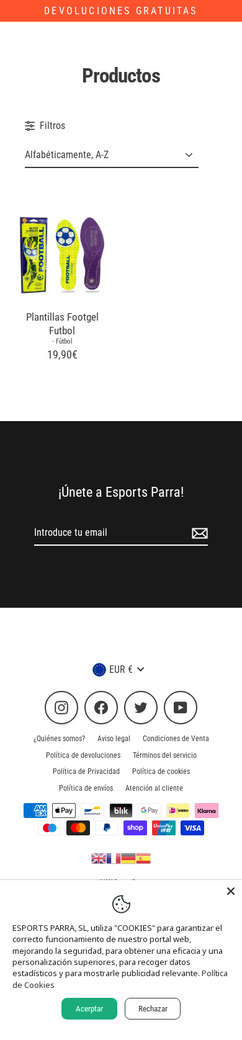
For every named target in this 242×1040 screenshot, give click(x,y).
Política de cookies (161, 771)
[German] (128, 857)
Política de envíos (86, 788)
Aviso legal (113, 738)
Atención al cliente (154, 788)
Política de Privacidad (86, 771)
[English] (98, 857)
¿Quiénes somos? (59, 738)
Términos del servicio (165, 755)
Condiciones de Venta (176, 738)
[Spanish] (143, 857)
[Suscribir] (198, 533)
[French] (113, 857)
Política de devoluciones (83, 755)
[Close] (231, 891)
